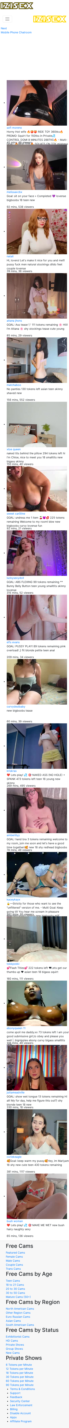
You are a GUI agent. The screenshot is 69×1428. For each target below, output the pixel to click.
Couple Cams (14, 1264)
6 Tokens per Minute (19, 1364)
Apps (13, 1417)
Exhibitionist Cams (17, 1336)
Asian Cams (13, 1320)
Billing (14, 1409)
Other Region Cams (18, 1312)
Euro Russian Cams (18, 1316)
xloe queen (14, 449)
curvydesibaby (16, 706)
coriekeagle (14, 1156)
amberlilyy (13, 835)
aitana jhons (14, 320)
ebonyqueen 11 (16, 1028)
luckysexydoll (15, 578)
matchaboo (14, 385)
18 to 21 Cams (15, 1284)
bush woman (15, 1221)
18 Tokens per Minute (19, 1372)
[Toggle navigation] (7, 19)
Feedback (16, 1397)
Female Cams (14, 1256)
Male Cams (13, 1260)
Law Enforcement (21, 1405)
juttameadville (15, 1092)
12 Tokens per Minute (19, 1368)
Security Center (20, 1401)
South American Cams (20, 1324)
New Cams (13, 1352)
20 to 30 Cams (15, 1288)
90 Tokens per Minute (19, 1385)
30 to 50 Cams (15, 1292)
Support (15, 1393)
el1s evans (13, 642)
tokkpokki (13, 963)
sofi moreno (14, 127)
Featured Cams (15, 1252)
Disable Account (20, 1413)
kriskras (12, 771)
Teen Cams (13, 1280)
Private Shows (15, 1344)
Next (4, 28)
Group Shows (14, 1348)
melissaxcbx (14, 192)
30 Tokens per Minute (19, 1376)
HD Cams (12, 1340)
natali (10, 256)
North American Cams (20, 1308)
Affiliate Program (21, 1421)
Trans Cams (13, 1268)
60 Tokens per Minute (19, 1381)
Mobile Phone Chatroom (16, 32)
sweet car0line (16, 513)
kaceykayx (13, 899)
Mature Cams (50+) (18, 1297)
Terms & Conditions (22, 1389)
